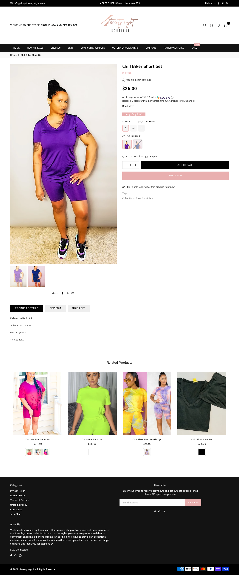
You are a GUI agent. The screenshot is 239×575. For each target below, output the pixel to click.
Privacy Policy (18, 490)
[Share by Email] (73, 293)
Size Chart (148, 121)
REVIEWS (55, 308)
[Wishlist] (218, 25)
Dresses (55, 48)
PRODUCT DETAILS (26, 308)
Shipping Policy (18, 504)
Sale (196, 46)
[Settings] (211, 25)
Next (113, 164)
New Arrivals (35, 48)
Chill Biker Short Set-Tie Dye (147, 439)
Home (16, 48)
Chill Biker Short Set (92, 439)
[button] (175, 97)
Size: (138, 121)
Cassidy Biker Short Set (38, 439)
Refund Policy (17, 495)
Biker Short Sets (144, 198)
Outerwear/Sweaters (125, 48)
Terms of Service (19, 500)
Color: (131, 136)
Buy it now (176, 175)
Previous (13, 164)
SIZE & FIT (78, 308)
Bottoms (151, 48)
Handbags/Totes (174, 48)
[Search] (204, 25)
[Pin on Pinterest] (67, 293)
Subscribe (193, 502)
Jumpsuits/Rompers (93, 48)
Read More (128, 106)
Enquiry (153, 156)
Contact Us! (16, 509)
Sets (70, 48)
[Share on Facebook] (62, 293)
